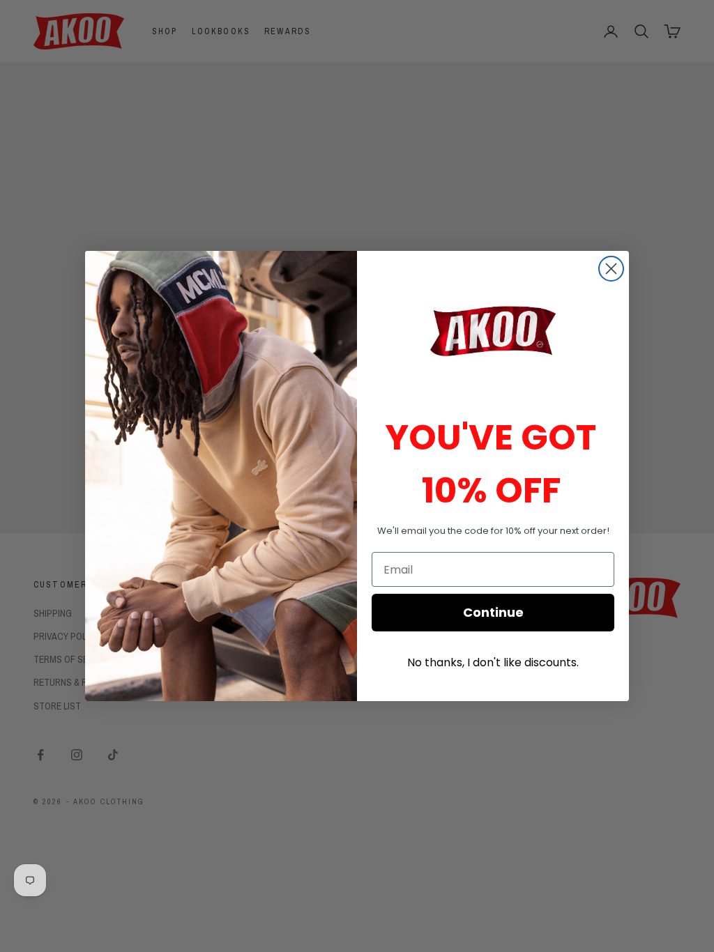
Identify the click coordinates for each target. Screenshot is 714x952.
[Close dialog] (611, 268)
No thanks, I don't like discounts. (493, 662)
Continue (493, 612)
